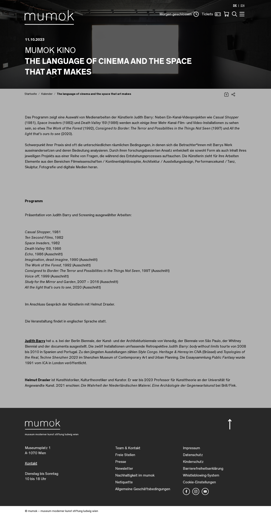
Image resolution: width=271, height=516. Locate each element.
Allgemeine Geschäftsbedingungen (142, 489)
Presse (120, 462)
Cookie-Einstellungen (199, 482)
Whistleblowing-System (201, 475)
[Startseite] (49, 16)
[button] (179, 14)
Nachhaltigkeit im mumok (134, 475)
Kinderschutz (193, 462)
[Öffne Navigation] (241, 14)
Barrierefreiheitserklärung (203, 468)
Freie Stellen (125, 455)
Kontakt (31, 463)
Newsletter (124, 468)
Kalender (47, 93)
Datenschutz (193, 455)
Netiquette (124, 482)
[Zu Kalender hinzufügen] (226, 94)
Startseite (31, 93)
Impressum (191, 448)
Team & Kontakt (127, 448)
